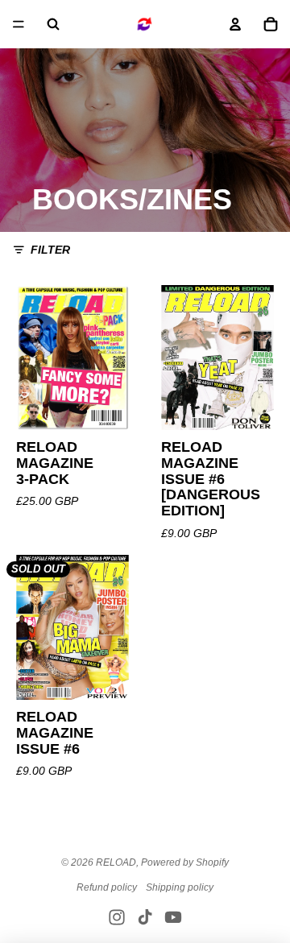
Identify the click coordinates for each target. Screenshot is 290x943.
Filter (50, 249)
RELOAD (116, 862)
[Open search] (53, 24)
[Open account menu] (235, 24)
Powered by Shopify (185, 862)
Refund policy (107, 887)
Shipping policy (179, 887)
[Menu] (18, 24)
